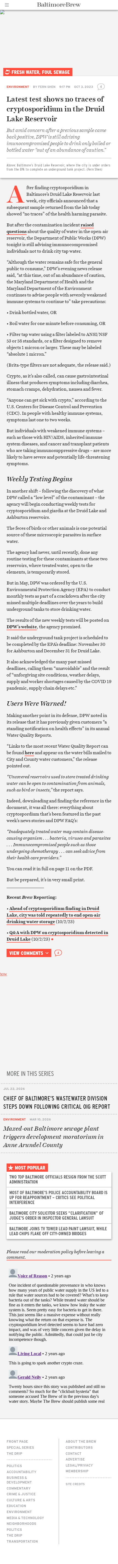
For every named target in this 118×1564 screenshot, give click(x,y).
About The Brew (81, 1441)
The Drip (14, 1453)
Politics (14, 1466)
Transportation (22, 1541)
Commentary (19, 1488)
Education (16, 1505)
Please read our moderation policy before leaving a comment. (55, 1254)
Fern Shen (46, 87)
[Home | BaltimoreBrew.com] (59, 4)
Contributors (79, 1447)
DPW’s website (22, 627)
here (29, 753)
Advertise (75, 1459)
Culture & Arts (21, 1500)
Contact (74, 1453)
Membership (77, 1471)
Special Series (20, 1447)
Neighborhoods (21, 1523)
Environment (18, 87)
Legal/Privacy (79, 1465)
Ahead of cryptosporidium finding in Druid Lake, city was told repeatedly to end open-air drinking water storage (53, 914)
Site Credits (75, 1484)
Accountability (21, 1472)
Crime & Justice (21, 1494)
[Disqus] (59, 1334)
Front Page (17, 1441)
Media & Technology (25, 1518)
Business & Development (19, 1479)
